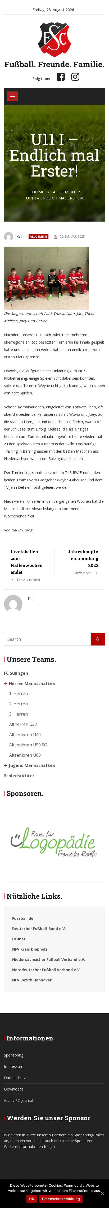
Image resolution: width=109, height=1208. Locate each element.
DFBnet (19, 938)
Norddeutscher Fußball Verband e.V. (46, 969)
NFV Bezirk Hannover (32, 979)
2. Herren (18, 704)
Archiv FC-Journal (18, 1100)
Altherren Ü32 (23, 724)
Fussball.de (22, 918)
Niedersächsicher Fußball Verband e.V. (48, 959)
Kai (19, 236)
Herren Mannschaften (32, 683)
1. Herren (18, 693)
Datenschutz (15, 1077)
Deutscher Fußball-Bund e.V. (39, 928)
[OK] (102, 1193)
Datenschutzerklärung (61, 1199)
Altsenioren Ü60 (25, 755)
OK (31, 1199)
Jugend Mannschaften (32, 765)
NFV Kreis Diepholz (29, 949)
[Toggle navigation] (12, 96)
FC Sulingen (16, 673)
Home (38, 191)
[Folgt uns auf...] (61, 76)
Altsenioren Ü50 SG (28, 745)
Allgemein (38, 236)
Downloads (14, 1089)
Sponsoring (13, 1055)
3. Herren (18, 714)
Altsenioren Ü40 (25, 734)
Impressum (13, 1066)
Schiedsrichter (19, 776)
